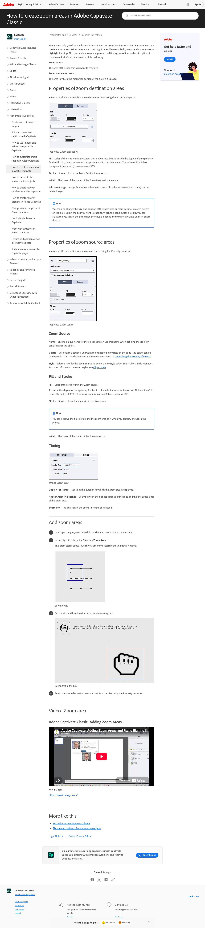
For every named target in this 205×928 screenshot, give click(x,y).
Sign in (198, 4)
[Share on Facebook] (92, 880)
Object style (99, 367)
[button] (187, 4)
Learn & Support (21, 902)
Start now (119, 917)
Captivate (19, 34)
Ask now (70, 917)
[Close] (149, 921)
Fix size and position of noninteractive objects (77, 828)
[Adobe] (8, 4)
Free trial (162, 4)
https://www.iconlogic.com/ (63, 795)
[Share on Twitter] (99, 880)
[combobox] (160, 16)
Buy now (90, 4)
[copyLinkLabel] (113, 880)
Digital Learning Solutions (29, 4)
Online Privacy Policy (80, 836)
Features (74, 4)
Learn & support (107, 4)
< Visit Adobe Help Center (25, 895)
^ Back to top (193, 896)
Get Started (19, 905)
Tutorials (18, 913)
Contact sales (129, 4)
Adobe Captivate (56, 4)
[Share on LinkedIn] (106, 880)
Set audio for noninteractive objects (71, 823)
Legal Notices (56, 836)
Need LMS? (146, 4)
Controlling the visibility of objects (133, 356)
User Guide (19, 909)
